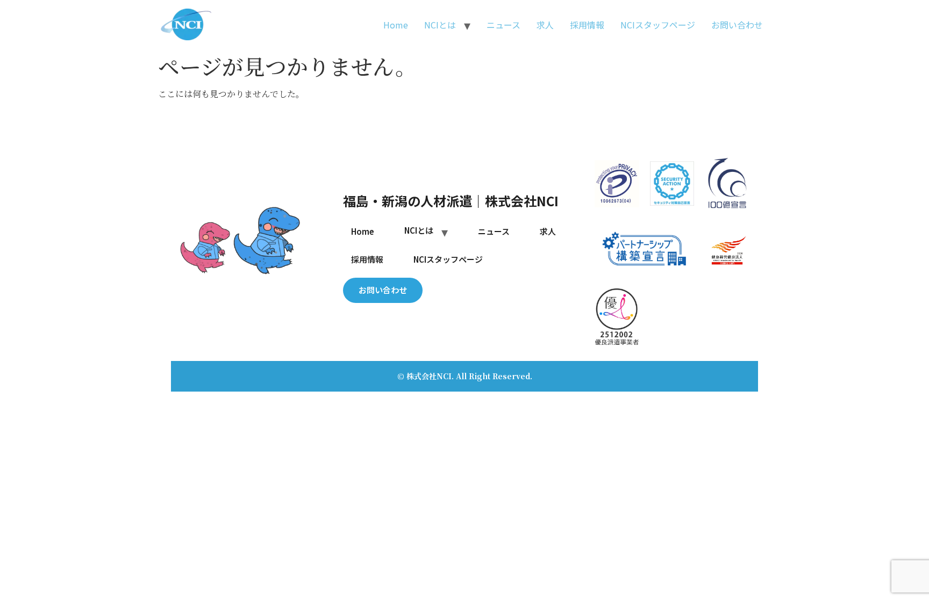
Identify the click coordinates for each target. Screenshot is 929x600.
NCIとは (440, 24)
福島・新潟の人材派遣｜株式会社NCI (451, 200)
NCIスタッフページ (657, 24)
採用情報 (587, 24)
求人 (545, 24)
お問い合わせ (737, 24)
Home (395, 24)
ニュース (503, 24)
